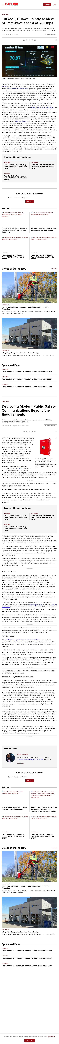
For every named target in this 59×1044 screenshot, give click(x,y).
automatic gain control (35, 605)
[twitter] (29, 40)
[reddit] (32, 40)
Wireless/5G (5, 14)
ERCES (20, 468)
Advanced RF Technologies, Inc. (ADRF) (30, 759)
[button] (3, 5)
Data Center (5, 350)
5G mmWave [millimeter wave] (18, 88)
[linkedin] (27, 40)
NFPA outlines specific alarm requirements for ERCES (23, 640)
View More (54, 268)
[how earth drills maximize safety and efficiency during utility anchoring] (29, 287)
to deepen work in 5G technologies (42, 108)
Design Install (6, 304)
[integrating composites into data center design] (29, 333)
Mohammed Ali (6, 426)
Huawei (4, 86)
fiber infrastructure (21, 121)
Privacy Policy (51, 1036)
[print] (56, 40)
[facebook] (24, 40)
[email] (35, 40)
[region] (29, 1039)
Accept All (29, 1040)
